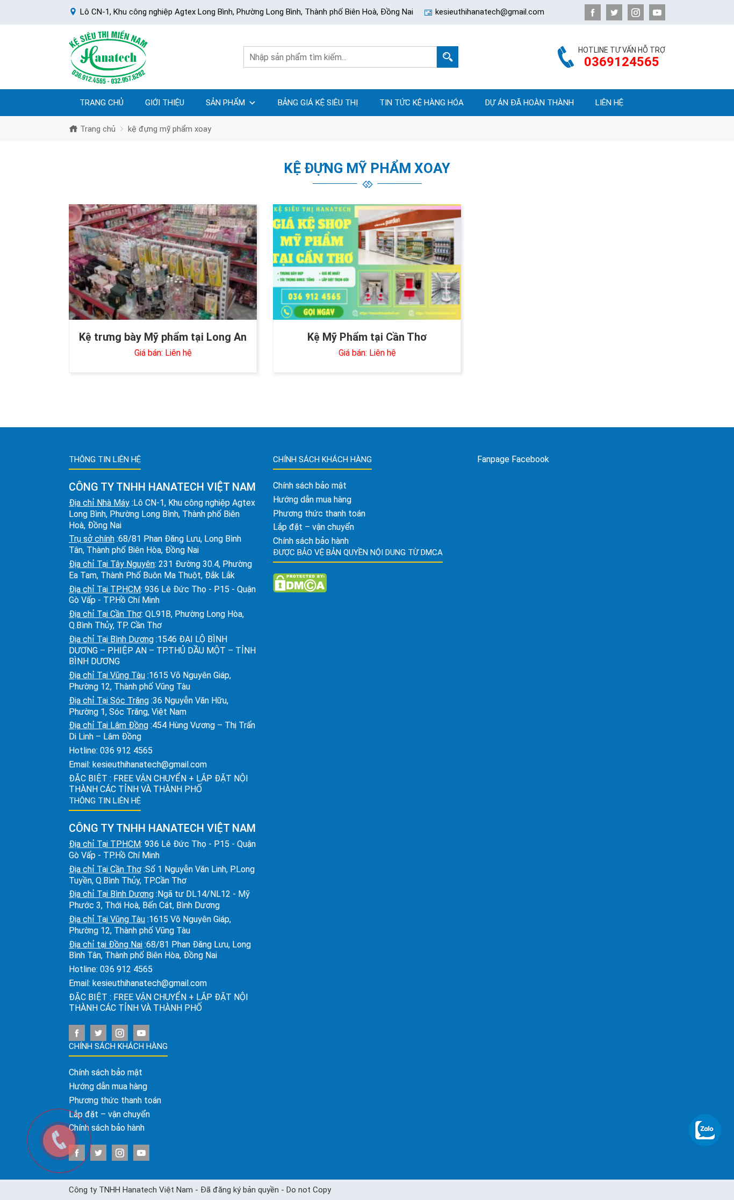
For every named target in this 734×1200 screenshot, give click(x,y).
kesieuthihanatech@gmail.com (149, 764)
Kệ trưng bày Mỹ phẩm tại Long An (163, 336)
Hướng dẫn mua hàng (108, 1086)
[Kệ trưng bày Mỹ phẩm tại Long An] (163, 262)
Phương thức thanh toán (115, 1100)
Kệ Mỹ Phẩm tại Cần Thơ (367, 336)
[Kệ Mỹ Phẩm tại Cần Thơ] (367, 262)
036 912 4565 (126, 750)
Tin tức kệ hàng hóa (421, 102)
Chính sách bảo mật (105, 1072)
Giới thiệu (164, 102)
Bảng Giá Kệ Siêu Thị (318, 102)
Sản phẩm (225, 102)
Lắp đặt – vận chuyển (313, 527)
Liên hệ (609, 102)
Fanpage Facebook (513, 459)
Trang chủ (102, 102)
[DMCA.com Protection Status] (300, 582)
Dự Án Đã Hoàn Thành (529, 102)
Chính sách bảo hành (311, 541)
